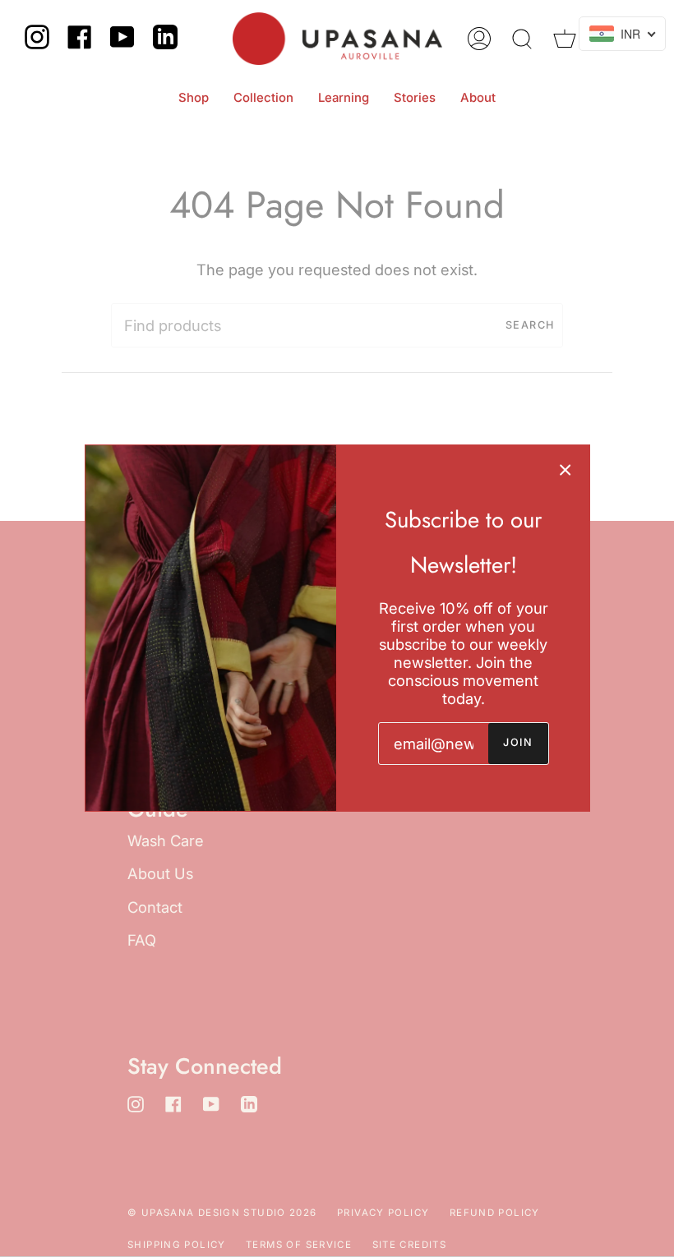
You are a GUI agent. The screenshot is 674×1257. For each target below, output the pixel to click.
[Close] (565, 469)
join (518, 742)
